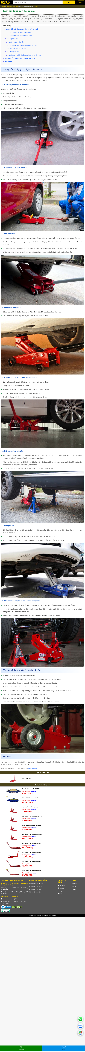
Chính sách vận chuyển (36, 883)
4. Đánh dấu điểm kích (16, 42)
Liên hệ (74, 886)
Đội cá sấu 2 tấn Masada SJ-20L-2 (31, 825)
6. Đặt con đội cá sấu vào (17, 49)
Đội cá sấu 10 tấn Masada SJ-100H (31, 870)
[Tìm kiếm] (69, 2)
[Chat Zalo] (80, 1026)
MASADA (33, 791)
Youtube (61, 888)
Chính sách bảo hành (35, 886)
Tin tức (74, 889)
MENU (81, 2)
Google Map (62, 891)
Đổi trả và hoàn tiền (35, 892)
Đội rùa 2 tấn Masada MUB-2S (30, 798)
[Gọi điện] (80, 1019)
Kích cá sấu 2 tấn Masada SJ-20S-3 (32, 816)
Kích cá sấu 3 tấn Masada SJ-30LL (31, 852)
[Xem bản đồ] (80, 1033)
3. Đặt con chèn (13, 39)
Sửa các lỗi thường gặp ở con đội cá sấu (21, 58)
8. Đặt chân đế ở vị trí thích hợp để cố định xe (24, 55)
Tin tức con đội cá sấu (12, 6)
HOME (3, 6)
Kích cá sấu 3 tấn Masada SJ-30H (31, 843)
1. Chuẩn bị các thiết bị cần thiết (20, 32)
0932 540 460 (15, 896)
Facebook (62, 885)
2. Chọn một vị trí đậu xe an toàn (20, 36)
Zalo (60, 894)
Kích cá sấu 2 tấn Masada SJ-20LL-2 (32, 834)
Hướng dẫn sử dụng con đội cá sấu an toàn (22, 29)
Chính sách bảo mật (35, 889)
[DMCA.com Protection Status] (17, 907)
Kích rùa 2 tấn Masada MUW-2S (31, 789)
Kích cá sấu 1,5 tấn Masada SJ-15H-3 (32, 807)
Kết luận (8, 61)
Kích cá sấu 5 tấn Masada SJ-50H (31, 861)
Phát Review (32, 768)
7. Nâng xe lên (13, 52)
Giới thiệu (74, 883)
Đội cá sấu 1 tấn (26, 778)
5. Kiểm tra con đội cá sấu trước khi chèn (22, 45)
